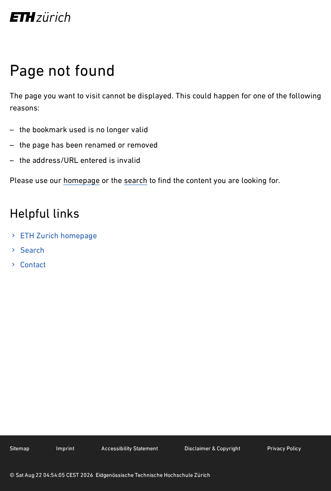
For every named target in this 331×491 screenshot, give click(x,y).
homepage (81, 180)
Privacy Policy (284, 448)
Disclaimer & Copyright (212, 448)
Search (32, 250)
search (135, 180)
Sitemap (19, 448)
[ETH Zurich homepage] (40, 17)
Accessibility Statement (129, 448)
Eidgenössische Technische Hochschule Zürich (153, 475)
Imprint (65, 448)
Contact (33, 264)
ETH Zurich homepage (58, 235)
